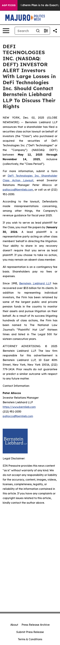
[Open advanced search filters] (46, 31)
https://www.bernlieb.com (19, 407)
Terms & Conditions (30, 639)
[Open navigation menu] (6, 30)
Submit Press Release (30, 632)
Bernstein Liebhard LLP (35, 283)
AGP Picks (9, 5)
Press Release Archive (36, 624)
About (14, 624)
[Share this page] (55, 30)
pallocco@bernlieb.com (18, 189)
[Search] (38, 31)
